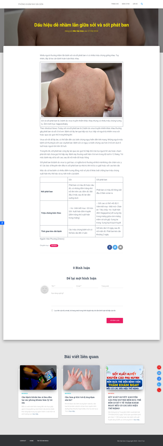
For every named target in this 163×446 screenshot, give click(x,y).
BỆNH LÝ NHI (126, 4)
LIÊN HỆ (135, 4)
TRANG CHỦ (115, 4)
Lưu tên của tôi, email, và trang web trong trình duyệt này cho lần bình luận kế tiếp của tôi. (85, 310)
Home (31, 441)
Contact (23, 441)
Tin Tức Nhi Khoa (42, 441)
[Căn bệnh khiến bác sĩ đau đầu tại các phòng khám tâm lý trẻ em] (38, 377)
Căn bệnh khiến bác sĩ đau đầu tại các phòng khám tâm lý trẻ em (37, 400)
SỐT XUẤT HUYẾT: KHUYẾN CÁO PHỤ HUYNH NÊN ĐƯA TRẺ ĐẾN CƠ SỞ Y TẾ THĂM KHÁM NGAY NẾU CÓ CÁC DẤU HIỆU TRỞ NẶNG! (124, 403)
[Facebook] (2, 223)
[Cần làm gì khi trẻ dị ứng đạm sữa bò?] (81, 377)
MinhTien (141, 441)
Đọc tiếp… (36, 414)
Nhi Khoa (54, 245)
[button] (142, 4)
